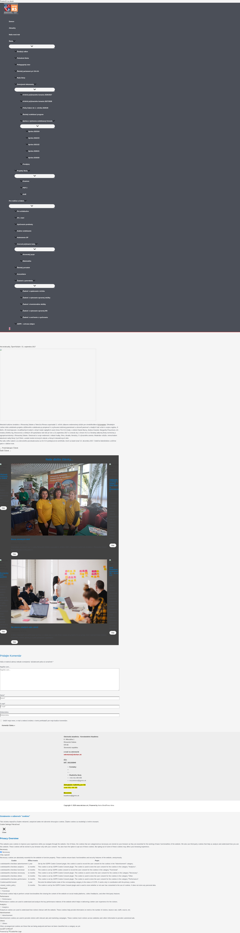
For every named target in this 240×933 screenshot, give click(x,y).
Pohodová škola (23, 58)
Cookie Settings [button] (5, 824)
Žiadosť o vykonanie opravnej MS (35, 311)
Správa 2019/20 (33, 158)
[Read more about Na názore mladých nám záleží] (59, 623)
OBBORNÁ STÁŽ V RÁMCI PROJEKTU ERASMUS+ (114, 485)
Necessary (6, 852)
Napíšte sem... (5, 667)
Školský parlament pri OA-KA (28, 71)
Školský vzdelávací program (33, 114)
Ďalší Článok (5, 451)
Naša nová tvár (14, 35)
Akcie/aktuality (5, 347)
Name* (2, 695)
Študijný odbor (22, 51)
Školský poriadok (23, 268)
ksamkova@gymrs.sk (71, 796)
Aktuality (12, 28)
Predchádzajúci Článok (9, 448)
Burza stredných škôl (20, 539)
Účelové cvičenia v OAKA (4, 476)
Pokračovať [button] (16, 824)
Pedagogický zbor (23, 65)
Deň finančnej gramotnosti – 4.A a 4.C (113, 571)
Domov (11, 21)
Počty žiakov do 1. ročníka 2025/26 (35, 108)
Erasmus (26, 181)
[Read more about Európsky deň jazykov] (4, 569)
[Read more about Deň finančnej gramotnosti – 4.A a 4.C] (114, 563)
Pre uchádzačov (23, 211)
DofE (24, 194)
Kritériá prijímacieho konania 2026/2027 (37, 95)
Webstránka (4, 712)
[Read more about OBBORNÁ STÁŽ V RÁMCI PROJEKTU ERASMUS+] (114, 476)
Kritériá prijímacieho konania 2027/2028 (37, 101)
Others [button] (2, 921)
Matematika (27, 261)
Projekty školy (22, 171)
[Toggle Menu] (32, 46)
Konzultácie (21, 274)
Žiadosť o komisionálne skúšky (34, 304)
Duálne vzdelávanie (24, 231)
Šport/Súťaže (15, 347)
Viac (3, 508)
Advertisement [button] (5, 913)
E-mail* (2, 704)
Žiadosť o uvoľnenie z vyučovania (35, 317)
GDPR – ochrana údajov (26, 324)
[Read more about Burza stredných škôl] (59, 535)
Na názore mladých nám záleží (24, 627)
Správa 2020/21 (33, 151)
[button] (14, 41)
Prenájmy (26, 164)
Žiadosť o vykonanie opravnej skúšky (36, 298)
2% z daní (20, 218)
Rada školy (21, 78)
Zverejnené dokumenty (25, 84)
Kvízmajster (102, 424)
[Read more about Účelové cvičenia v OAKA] (4, 470)
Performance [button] (4, 896)
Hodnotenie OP (22, 237)
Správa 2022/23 (33, 138)
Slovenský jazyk (28, 254)
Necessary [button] (4, 849)
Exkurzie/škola (4, 484)
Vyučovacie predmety (25, 224)
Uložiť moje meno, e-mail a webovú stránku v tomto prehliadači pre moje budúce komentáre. (35, 721)
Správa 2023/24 (33, 131)
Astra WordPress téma (106, 805)
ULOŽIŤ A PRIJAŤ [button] (6, 929)
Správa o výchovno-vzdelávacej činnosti (37, 121)
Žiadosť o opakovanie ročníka (34, 291)
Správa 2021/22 (33, 144)
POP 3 (25, 188)
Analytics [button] (3, 904)
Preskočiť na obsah (7, 1)
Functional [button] (3, 888)
